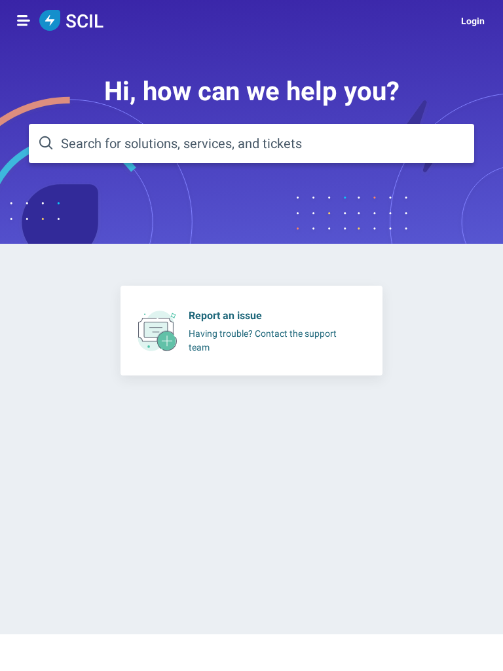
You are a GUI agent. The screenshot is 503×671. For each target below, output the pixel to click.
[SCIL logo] (49, 21)
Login (473, 21)
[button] (23, 20)
